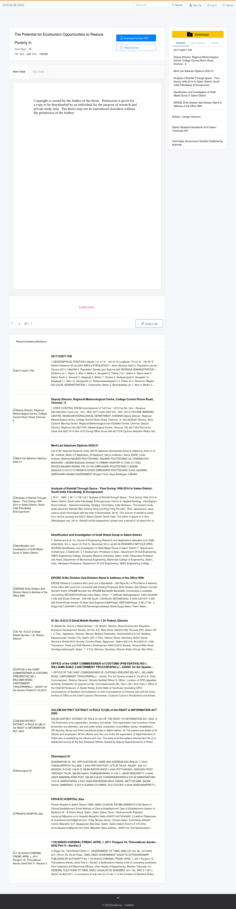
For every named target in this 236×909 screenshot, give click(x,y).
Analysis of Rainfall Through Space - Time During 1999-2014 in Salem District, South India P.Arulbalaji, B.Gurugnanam (101, 490)
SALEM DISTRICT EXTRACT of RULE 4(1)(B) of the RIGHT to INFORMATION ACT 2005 (104, 711)
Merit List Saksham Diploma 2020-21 (74, 445)
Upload (229, 5)
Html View (19, 71)
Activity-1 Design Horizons (186, 116)
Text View (38, 71)
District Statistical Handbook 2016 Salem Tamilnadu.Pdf (194, 128)
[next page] (31, 323)
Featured (180, 42)
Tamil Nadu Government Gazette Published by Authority (197, 142)
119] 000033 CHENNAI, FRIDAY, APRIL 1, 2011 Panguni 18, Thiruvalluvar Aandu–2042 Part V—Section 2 (104, 843)
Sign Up (196, 5)
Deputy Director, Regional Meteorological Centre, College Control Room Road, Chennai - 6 (102, 400)
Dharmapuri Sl (60, 756)
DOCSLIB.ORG (13, 5)
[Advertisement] (118, 19)
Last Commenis (197, 42)
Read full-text (131, 47)
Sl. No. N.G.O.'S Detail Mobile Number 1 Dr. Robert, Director (89, 620)
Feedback (129, 905)
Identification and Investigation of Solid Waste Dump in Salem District (96, 535)
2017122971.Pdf (61, 356)
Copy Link (151, 324)
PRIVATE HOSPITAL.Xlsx (67, 799)
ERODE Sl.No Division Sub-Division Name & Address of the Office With (97, 577)
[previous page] (12, 323)
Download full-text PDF (136, 38)
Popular (215, 42)
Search (178, 5)
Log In (213, 5)
